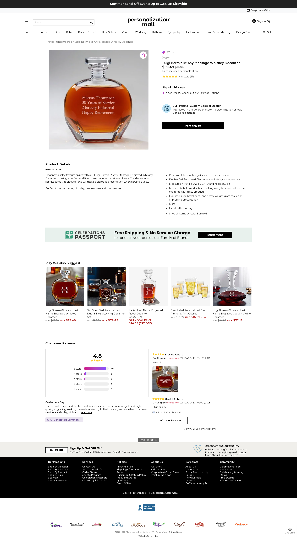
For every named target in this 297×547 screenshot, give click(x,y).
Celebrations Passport (94, 477)
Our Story (156, 466)
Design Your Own (246, 32)
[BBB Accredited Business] (146, 510)
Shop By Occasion (58, 466)
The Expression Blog (231, 480)
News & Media (193, 477)
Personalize (193, 126)
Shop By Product (57, 472)
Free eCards (227, 477)
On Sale (267, 32)
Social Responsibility (196, 472)
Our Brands (191, 469)
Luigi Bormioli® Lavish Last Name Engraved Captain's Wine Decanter (231, 314)
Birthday (157, 32)
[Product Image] (98, 100)
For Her (29, 32)
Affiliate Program (91, 475)
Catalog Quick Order (94, 480)
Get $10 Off (56, 450)
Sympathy (174, 32)
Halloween (192, 32)
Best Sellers (109, 32)
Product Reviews (57, 480)
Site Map (53, 477)
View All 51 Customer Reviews (200, 428)
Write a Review (170, 420)
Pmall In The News (161, 475)
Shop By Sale (55, 475)
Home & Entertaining (217, 32)
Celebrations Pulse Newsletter (230, 468)
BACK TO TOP (148, 440)
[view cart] (269, 21)
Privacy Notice (130, 452)
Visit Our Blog (158, 469)
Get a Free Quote (184, 112)
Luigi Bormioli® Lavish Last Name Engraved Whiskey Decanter (61, 314)
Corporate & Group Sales (165, 472)
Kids (57, 32)
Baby (69, 32)
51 (192, 76)
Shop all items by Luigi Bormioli (188, 213)
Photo (125, 32)
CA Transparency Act (196, 483)
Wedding (140, 32)
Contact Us (88, 466)
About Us (190, 466)
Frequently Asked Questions (126, 479)
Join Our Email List (92, 469)
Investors (190, 480)
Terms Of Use (124, 483)
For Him (45, 32)
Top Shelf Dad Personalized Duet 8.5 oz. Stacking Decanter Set (106, 314)
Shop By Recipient (58, 469)
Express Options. (209, 92)
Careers (189, 475)
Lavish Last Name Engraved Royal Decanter (146, 312)
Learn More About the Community (225, 453)
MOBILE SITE (145, 535)
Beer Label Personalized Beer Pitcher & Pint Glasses (188, 312)
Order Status (89, 472)
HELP (156, 535)
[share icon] (143, 55)
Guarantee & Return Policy (131, 475)
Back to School (87, 32)
